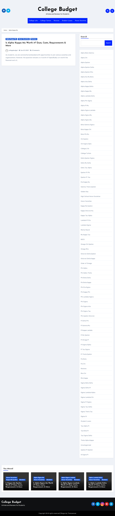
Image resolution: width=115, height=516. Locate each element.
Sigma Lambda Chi (87, 397)
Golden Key (84, 191)
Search (84, 37)
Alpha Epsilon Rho (87, 72)
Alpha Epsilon (85, 62)
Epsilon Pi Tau (85, 177)
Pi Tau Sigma (85, 349)
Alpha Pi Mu (85, 105)
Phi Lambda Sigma (87, 297)
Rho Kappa (84, 378)
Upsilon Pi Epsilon (87, 450)
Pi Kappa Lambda (86, 330)
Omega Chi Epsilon (87, 244)
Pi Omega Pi (85, 340)
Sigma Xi (84, 416)
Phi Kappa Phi (85, 292)
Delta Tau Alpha (86, 168)
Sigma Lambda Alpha (88, 392)
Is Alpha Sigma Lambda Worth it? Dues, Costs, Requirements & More (70, 485)
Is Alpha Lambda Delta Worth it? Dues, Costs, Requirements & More (97, 485)
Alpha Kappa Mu (11, 39)
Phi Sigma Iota (86, 306)
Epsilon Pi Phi (85, 172)
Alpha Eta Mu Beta (87, 77)
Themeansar (72, 513)
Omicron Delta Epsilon (88, 254)
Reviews (56, 20)
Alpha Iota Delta (86, 81)
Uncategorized (86, 445)
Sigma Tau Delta (86, 407)
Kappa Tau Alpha (86, 215)
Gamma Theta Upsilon (88, 187)
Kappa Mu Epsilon (87, 206)
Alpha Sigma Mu (86, 115)
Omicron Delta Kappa (88, 258)
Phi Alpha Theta (86, 273)
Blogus (63, 513)
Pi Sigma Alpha (86, 345)
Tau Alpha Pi (85, 426)
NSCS (83, 239)
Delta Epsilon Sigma (87, 158)
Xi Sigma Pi (84, 455)
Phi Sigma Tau (86, 311)
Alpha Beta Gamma (87, 53)
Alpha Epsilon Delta (87, 67)
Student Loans (67, 20)
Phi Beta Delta (86, 278)
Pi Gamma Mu (85, 325)
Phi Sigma (84, 301)
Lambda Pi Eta (86, 220)
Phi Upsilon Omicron (88, 316)
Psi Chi (83, 364)
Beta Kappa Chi (86, 129)
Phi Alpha (84, 268)
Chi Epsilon (84, 139)
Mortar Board (85, 230)
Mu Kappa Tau (85, 235)
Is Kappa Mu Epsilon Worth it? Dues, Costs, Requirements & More (14, 485)
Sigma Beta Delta (87, 383)
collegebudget (13, 50)
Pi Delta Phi (85, 321)
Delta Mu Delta (86, 163)
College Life (33, 20)
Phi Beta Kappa (86, 282)
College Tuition (45, 20)
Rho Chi (83, 373)
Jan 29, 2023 (24, 50)
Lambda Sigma (86, 225)
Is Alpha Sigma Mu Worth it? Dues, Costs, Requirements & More (43, 485)
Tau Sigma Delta (86, 435)
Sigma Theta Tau (87, 411)
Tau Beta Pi (85, 431)
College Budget (57, 9)
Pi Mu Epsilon (85, 335)
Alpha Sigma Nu (86, 120)
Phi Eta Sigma (85, 287)
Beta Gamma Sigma (87, 125)
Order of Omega (86, 263)
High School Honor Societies (90, 196)
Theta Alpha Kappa (87, 440)
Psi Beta (84, 359)
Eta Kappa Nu (85, 182)
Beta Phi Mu (85, 134)
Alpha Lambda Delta (88, 96)
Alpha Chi (84, 58)
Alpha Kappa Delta (87, 86)
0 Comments (36, 50)
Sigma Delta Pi (86, 388)
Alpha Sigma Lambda (88, 110)
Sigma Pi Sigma (86, 402)
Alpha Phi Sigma (86, 101)
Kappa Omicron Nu (87, 211)
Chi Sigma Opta (86, 144)
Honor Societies (80, 20)
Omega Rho (85, 249)
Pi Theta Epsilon (86, 354)
